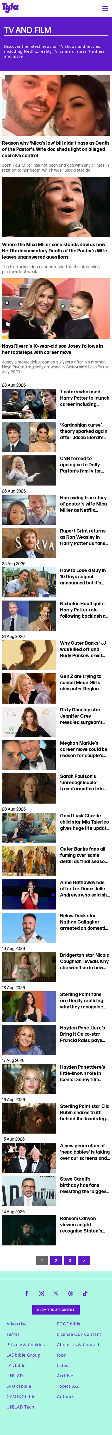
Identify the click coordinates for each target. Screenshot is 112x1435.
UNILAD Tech (20, 1407)
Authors (65, 1396)
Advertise (17, 1324)
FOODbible (68, 1324)
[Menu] (105, 8)
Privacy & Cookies (26, 1345)
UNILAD (15, 1376)
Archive (65, 1376)
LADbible (16, 1365)
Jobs (61, 1355)
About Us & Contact (78, 1345)
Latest (63, 1365)
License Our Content (79, 1334)
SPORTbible (19, 1386)
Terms (13, 1334)
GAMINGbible (21, 1396)
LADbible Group (24, 1355)
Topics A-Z (68, 1386)
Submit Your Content (55, 1310)
